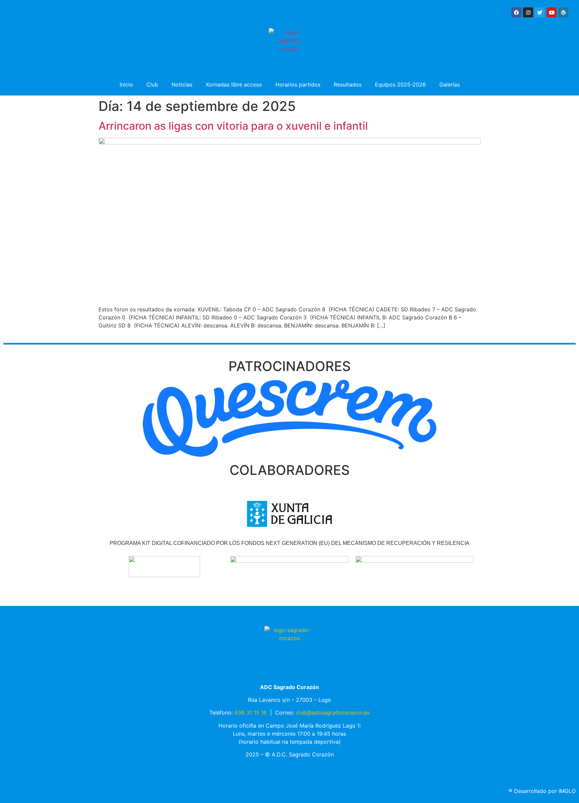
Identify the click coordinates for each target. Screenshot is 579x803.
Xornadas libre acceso (234, 84)
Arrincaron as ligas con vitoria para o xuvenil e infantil (233, 125)
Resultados (348, 84)
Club (152, 84)
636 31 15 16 (251, 712)
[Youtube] (551, 12)
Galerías (449, 84)
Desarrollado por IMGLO (542, 791)
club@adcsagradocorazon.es (333, 712)
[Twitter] (540, 12)
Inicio (126, 84)
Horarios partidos (297, 84)
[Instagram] (528, 12)
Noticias (182, 84)
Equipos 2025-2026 (400, 84)
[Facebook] (516, 12)
